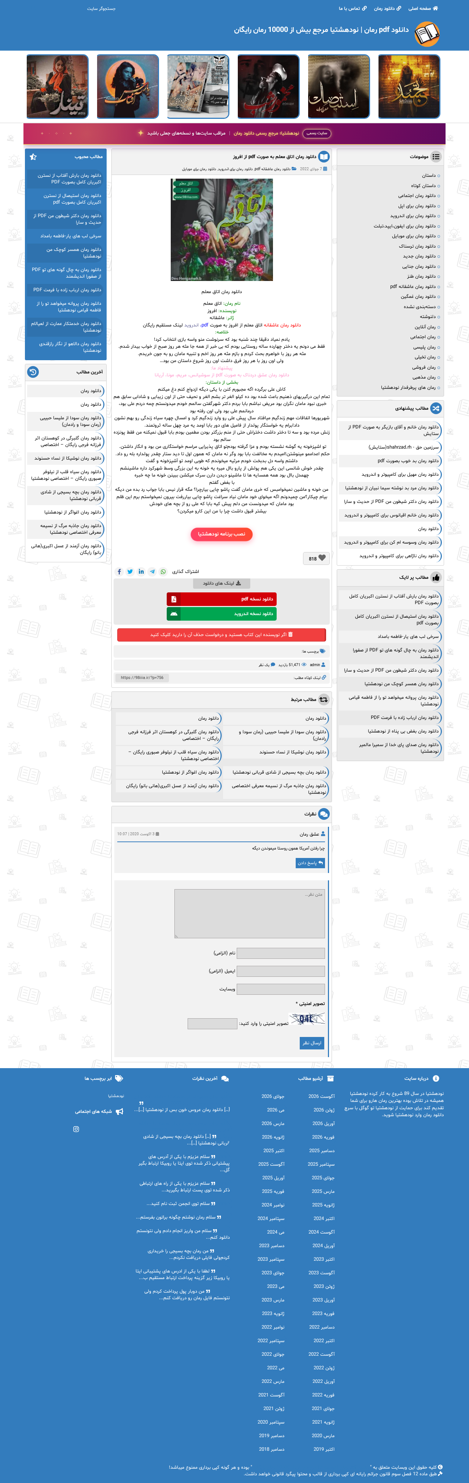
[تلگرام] (152, 572)
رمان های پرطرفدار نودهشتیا (408, 387)
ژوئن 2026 (324, 1110)
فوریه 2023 (323, 1314)
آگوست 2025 (271, 1164)
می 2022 (275, 1368)
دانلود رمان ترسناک (417, 246)
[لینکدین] (141, 572)
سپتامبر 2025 (321, 1164)
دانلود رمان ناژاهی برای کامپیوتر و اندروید (399, 556)
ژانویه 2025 (323, 1205)
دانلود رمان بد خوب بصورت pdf (408, 461)
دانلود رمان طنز (421, 276)
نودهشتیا (116, 1096)
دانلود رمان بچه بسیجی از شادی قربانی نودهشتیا (279, 772)
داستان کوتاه (423, 186)
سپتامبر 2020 (271, 1422)
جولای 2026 (273, 1096)
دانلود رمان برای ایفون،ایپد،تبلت (405, 226)
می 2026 (275, 1110)
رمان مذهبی (424, 377)
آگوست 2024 (322, 1232)
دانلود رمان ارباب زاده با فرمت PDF (405, 718)
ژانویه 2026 (273, 1137)
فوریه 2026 (323, 1137)
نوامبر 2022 (273, 1327)
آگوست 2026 (322, 1096)
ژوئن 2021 (273, 1409)
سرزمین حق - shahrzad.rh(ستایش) (404, 447)
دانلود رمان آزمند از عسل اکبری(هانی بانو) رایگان (172, 786)
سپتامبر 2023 (271, 1259)
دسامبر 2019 (271, 1436)
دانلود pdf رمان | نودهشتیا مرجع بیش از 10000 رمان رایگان (311, 1467)
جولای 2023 (273, 1273)
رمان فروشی (424, 367)
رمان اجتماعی (423, 337)
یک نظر (264, 665)
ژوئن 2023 (324, 1286)
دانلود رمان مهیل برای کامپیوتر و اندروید (400, 474)
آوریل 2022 (324, 1381)
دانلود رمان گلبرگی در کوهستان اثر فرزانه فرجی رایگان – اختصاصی (68, 441)
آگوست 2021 (271, 1395)
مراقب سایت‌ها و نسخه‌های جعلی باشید (223, 133)
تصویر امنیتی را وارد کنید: (263, 1023)
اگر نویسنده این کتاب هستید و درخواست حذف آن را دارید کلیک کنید (218, 635)
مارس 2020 (323, 1436)
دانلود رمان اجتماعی (417, 196)
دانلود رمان (384, 9)
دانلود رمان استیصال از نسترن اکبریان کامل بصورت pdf (72, 199)
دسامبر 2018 (271, 1449)
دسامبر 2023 (271, 1246)
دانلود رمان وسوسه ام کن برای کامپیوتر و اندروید (391, 542)
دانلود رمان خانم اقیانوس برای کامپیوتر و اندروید (391, 515)
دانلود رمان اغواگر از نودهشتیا (190, 772)
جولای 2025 (323, 1178)
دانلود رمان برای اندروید (235, 169)
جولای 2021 (323, 1409)
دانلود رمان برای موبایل (199, 169)
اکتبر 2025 (273, 1151)
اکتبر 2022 (324, 1341)
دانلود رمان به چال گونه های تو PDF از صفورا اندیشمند (66, 273)
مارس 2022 (273, 1381)
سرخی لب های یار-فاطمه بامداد (408, 636)
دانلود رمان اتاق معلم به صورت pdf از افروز (274, 157)
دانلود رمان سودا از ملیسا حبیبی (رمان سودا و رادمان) (70, 421)
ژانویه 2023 (273, 1314)
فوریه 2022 (323, 1395)
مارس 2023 (273, 1300)
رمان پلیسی (424, 347)
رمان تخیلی (425, 357)
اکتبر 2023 (324, 1259)
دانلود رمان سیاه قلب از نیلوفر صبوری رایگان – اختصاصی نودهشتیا (66, 475)
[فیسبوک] (119, 572)
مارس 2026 (273, 1124)
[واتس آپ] (163, 572)
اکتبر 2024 (324, 1219)
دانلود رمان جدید (419, 256)
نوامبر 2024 (273, 1205)
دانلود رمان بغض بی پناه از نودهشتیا (403, 731)
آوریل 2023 (324, 1300)
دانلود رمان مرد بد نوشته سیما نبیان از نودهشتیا (392, 488)
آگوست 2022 (322, 1354)
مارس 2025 (323, 1191)
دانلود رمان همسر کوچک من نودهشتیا (402, 684)
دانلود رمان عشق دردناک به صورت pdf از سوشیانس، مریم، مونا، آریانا (222, 375)
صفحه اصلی (420, 9)
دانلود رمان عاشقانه (282, 325)
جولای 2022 (273, 1354)
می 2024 (275, 1232)
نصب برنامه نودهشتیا (221, 534)
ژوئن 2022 (324, 1368)
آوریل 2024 (324, 1246)
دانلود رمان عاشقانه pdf (273, 169)
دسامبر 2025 (322, 1151)
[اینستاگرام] (76, 1129)
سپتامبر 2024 (271, 1219)
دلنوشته (428, 317)
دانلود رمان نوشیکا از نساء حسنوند (292, 752)
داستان (429, 175)
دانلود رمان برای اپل (417, 206)
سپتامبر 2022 (271, 1341)
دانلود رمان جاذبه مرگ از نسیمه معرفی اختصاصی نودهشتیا (70, 529)
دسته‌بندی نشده (420, 307)
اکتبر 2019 (324, 1449)
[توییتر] (130, 572)
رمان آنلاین (425, 327)
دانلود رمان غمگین (418, 296)
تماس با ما (349, 9)
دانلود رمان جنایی (419, 266)
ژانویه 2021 (323, 1422)
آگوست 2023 (322, 1273)
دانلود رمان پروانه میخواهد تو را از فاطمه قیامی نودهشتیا (69, 307)
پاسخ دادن (307, 863)
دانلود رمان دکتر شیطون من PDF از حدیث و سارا (391, 501)
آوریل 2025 (273, 1178)
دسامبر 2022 (322, 1327)
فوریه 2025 (273, 1191)
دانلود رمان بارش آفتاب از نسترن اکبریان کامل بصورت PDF (69, 179)
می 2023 (275, 1286)
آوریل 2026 (324, 1124)
